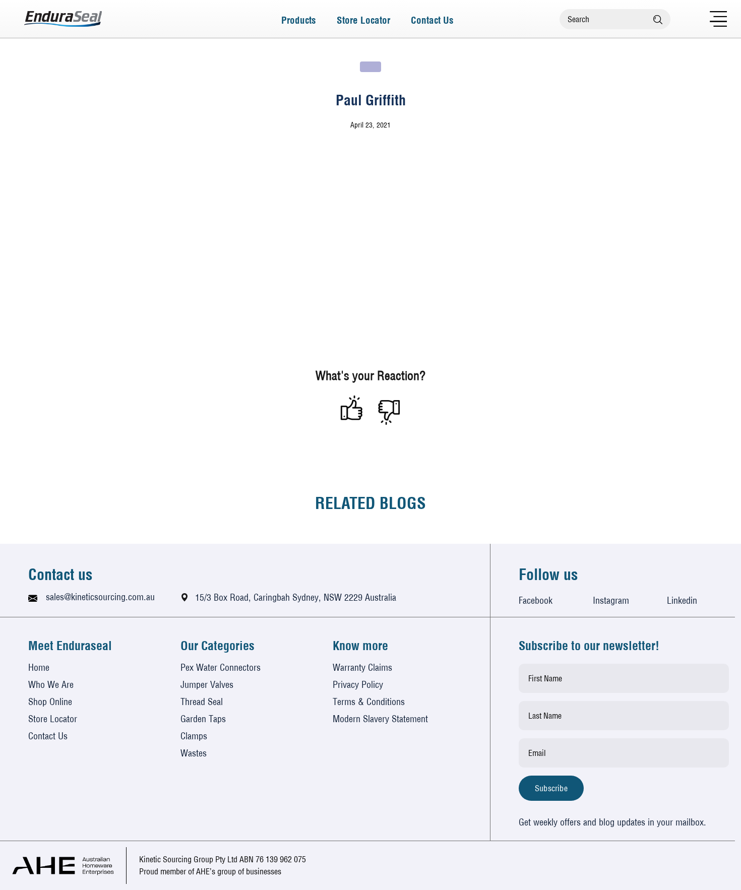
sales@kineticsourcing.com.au (100, 597)
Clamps (193, 736)
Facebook (535, 600)
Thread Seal (201, 702)
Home (38, 667)
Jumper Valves (206, 684)
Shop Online (50, 702)
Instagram (611, 600)
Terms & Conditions (369, 702)
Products (298, 19)
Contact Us (432, 19)
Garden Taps (203, 719)
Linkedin (682, 600)
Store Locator (363, 19)
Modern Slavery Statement (380, 719)
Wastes (193, 753)
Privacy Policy (358, 684)
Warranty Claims (362, 667)
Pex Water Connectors (220, 667)
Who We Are (51, 684)
